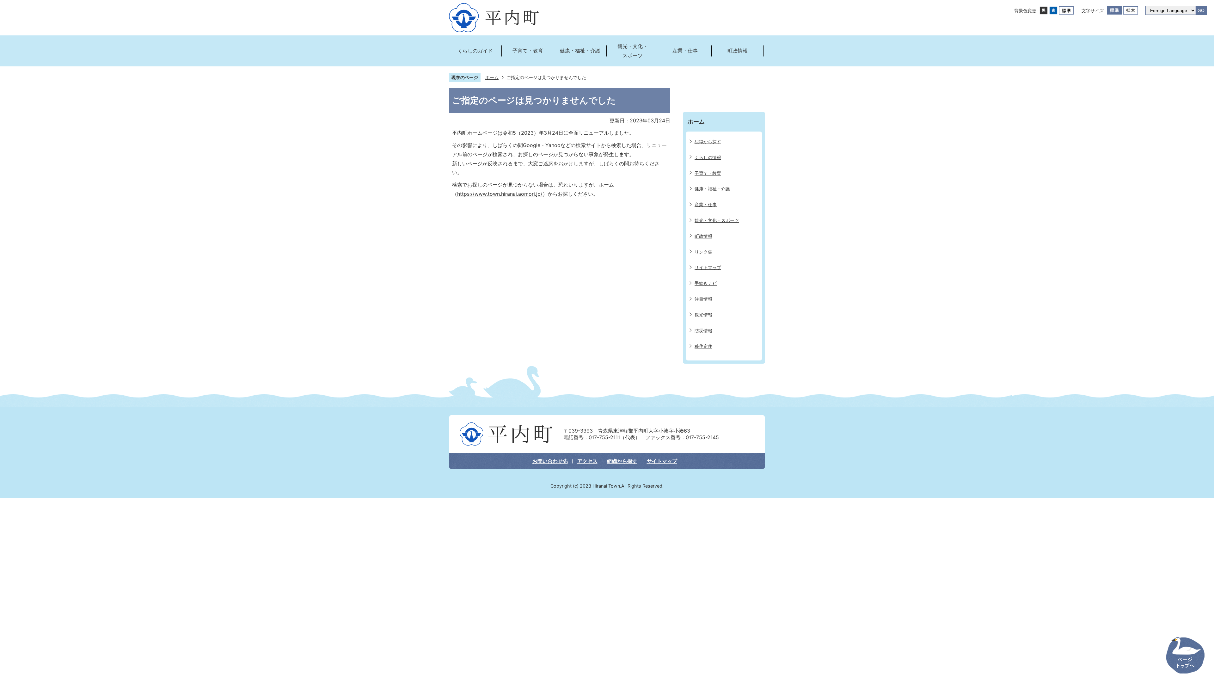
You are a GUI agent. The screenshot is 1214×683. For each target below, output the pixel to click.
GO (1201, 10)
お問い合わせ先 (550, 461)
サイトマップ (662, 461)
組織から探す (622, 461)
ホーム (492, 77)
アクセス (587, 461)
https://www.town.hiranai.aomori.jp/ (500, 194)
